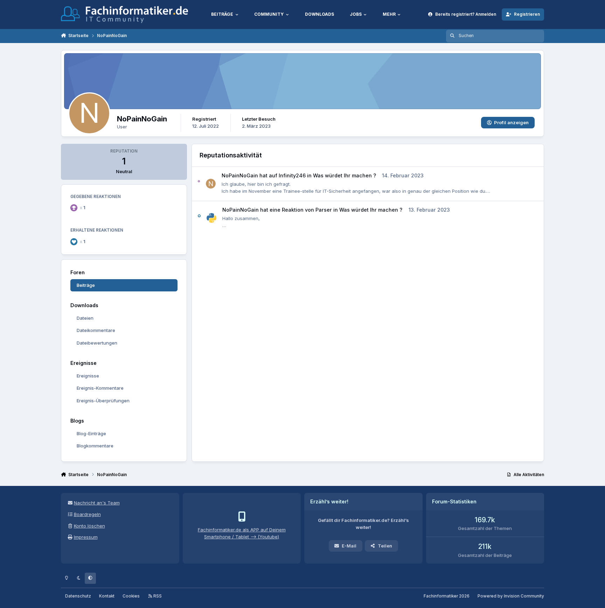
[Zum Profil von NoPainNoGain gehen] (211, 184)
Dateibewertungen (97, 343)
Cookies (131, 596)
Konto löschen (89, 526)
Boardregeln (87, 514)
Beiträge (86, 285)
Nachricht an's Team (97, 503)
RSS (157, 596)
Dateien (85, 318)
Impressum (86, 537)
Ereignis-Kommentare (100, 388)
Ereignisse (88, 376)
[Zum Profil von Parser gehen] (211, 218)
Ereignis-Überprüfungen (103, 400)
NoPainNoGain (240, 175)
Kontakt (106, 596)
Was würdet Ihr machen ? (344, 175)
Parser (323, 210)
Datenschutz (78, 596)
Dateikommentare (96, 330)
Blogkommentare (95, 445)
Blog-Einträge (91, 433)
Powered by (511, 596)
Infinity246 (292, 175)
